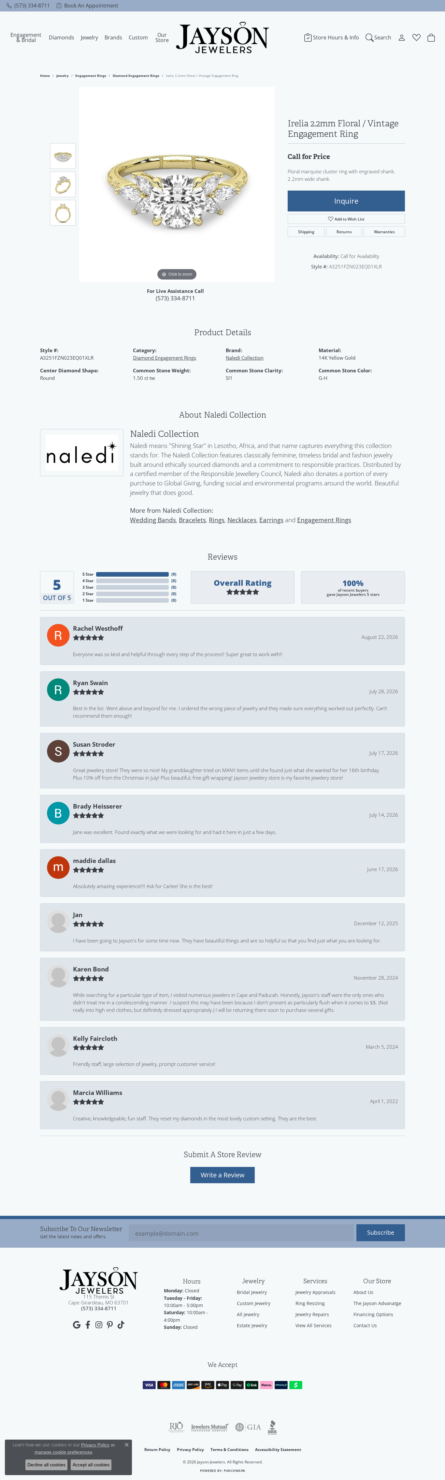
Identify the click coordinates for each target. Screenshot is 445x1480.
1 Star (87, 600)
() (173, 574)
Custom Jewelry (253, 1303)
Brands (113, 37)
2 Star (87, 593)
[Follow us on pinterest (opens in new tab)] (110, 1325)
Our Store (162, 37)
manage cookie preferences (63, 1452)
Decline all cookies (46, 1464)
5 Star (87, 574)
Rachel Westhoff (98, 628)
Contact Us (365, 1325)
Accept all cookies (91, 1464)
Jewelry (89, 37)
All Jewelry (248, 1314)
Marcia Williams (97, 1092)
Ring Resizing (310, 1303)
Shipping (306, 231)
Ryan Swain (90, 682)
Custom (138, 37)
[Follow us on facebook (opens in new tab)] (88, 1325)
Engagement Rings (90, 75)
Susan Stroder (94, 744)
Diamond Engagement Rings (136, 75)
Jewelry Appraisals (315, 1292)
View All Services (313, 1325)
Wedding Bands (153, 519)
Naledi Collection (245, 357)
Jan (77, 914)
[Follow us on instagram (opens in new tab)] (99, 1325)
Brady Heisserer (97, 806)
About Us (363, 1292)
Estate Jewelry (252, 1325)
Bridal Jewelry (252, 1292)
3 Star (87, 587)
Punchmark (234, 1471)
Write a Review (223, 1174)
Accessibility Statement (278, 1449)
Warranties (384, 231)
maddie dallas (94, 860)
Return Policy (157, 1449)
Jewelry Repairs (312, 1314)
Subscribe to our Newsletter (81, 1229)
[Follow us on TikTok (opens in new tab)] (121, 1325)
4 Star (87, 580)
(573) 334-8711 (175, 298)
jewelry (62, 75)
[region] (177, 184)
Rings (216, 519)
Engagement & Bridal (25, 37)
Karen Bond (91, 969)
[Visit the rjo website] (176, 1427)
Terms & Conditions (229, 1449)
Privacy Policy (190, 1449)
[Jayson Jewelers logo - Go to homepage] (223, 37)
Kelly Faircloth (95, 1038)
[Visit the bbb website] (272, 1427)
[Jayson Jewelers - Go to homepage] (99, 1280)
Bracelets (192, 519)
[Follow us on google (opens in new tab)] (76, 1325)
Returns (344, 231)
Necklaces (241, 519)
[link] (28, 5)
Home (45, 75)
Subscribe (380, 1233)
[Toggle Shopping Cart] (431, 37)
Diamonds (61, 37)
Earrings (271, 519)
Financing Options (373, 1314)
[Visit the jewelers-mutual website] (209, 1427)
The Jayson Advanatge (377, 1303)
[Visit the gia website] (248, 1427)
